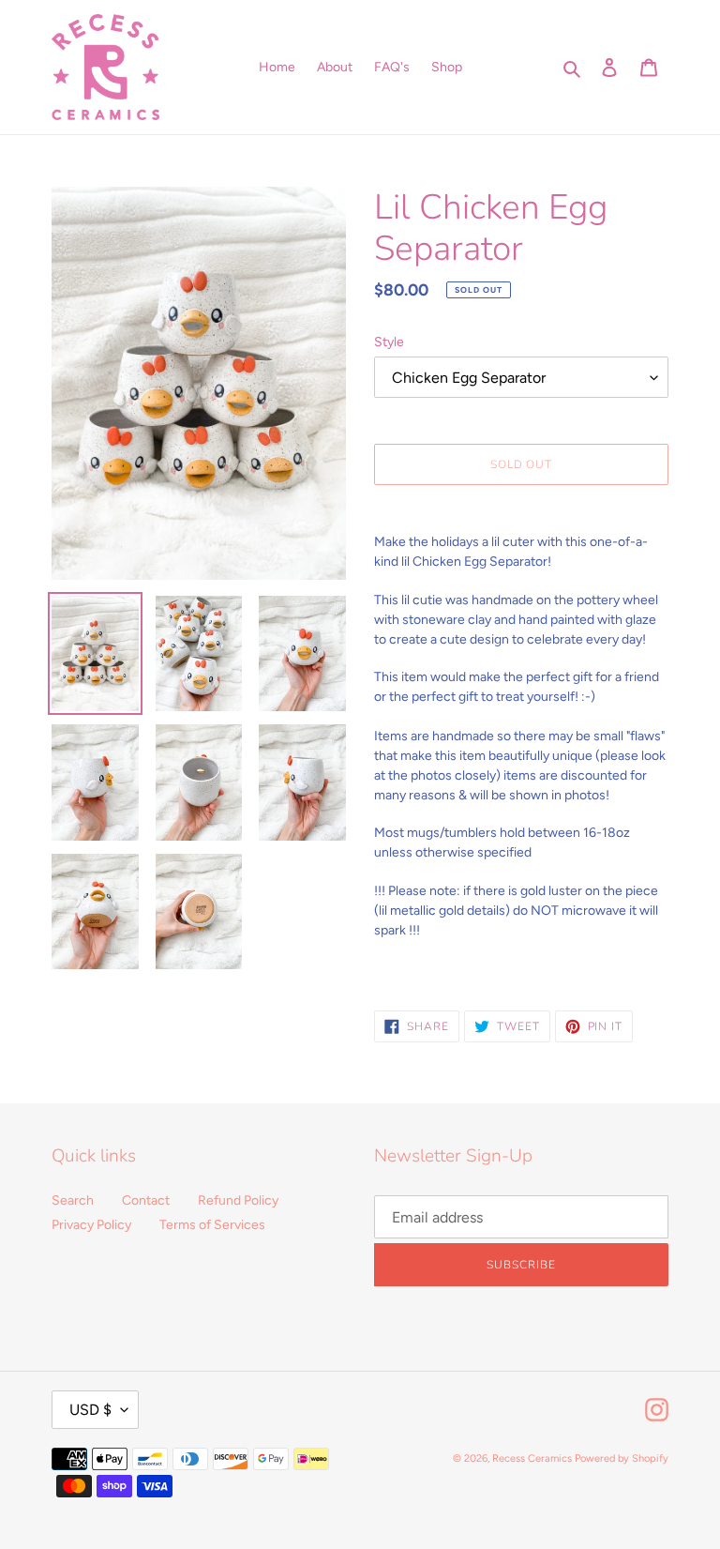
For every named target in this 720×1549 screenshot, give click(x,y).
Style (389, 342)
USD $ (90, 1410)
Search (73, 1200)
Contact (146, 1200)
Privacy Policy (91, 1225)
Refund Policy (238, 1200)
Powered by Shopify (621, 1458)
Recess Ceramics (532, 1458)
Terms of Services (212, 1225)
